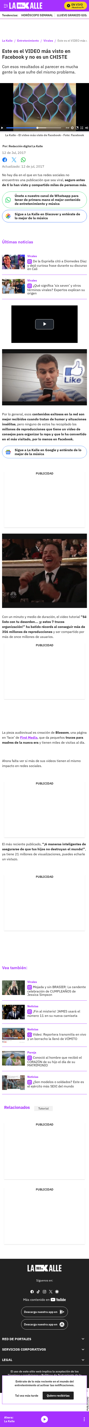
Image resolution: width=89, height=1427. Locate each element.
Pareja (31, 1052)
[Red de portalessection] (83, 1339)
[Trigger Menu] (5, 5)
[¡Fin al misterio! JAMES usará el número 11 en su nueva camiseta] (13, 1012)
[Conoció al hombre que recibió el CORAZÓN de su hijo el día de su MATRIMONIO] (13, 1058)
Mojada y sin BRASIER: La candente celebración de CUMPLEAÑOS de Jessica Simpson (56, 991)
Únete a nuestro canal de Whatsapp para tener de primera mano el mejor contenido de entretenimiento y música (47, 200)
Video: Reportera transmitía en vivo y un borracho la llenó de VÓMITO (56, 1036)
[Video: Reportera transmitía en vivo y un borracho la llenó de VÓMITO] (13, 1035)
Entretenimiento (28, 40)
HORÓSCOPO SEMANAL (37, 15)
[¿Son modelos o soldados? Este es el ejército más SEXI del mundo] (13, 1082)
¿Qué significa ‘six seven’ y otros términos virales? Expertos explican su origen (56, 289)
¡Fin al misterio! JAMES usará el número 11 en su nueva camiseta (53, 1013)
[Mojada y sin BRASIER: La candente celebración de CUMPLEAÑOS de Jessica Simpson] (13, 987)
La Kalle (7, 40)
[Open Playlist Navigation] (84, 1419)
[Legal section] (83, 1360)
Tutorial (43, 1108)
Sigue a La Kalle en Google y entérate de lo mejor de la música (48, 452)
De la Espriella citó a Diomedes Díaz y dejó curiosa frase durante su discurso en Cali (57, 265)
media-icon (44, 1419)
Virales (48, 40)
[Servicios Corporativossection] (83, 1349)
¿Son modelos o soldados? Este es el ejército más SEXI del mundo (55, 1084)
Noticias (32, 1006)
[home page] (44, 1268)
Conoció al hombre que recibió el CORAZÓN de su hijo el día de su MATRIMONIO (54, 1061)
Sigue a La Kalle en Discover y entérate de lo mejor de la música (47, 216)
